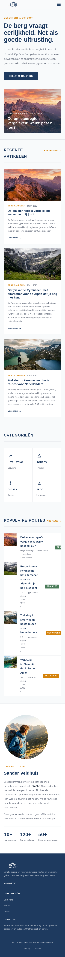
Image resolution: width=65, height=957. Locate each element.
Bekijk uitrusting (21, 76)
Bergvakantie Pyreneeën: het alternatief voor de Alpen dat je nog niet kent (32, 294)
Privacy (27, 948)
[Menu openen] (58, 4)
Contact (37, 948)
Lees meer (13, 237)
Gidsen (7, 911)
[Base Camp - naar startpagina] (13, 4)
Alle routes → (54, 521)
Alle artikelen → (52, 150)
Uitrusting (8, 900)
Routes (7, 906)
